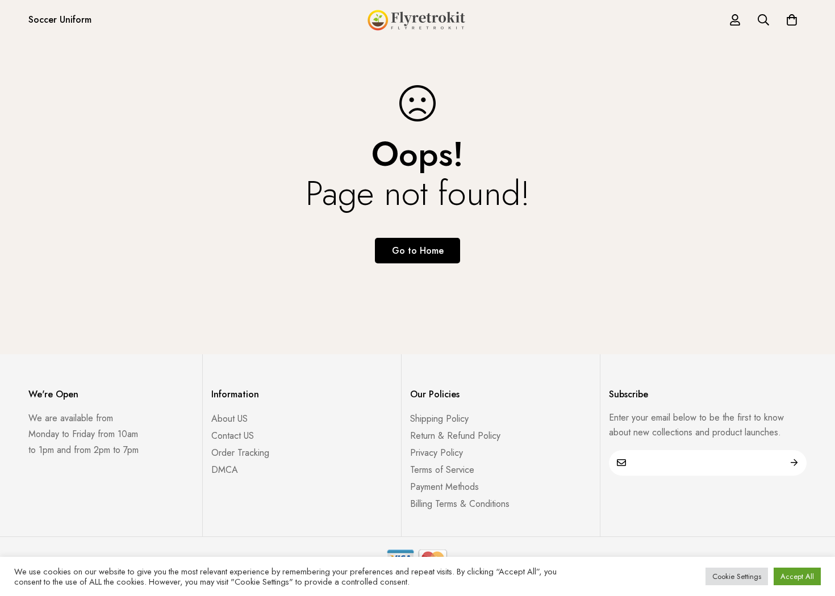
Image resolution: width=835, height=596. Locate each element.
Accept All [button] (797, 576)
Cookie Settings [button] (736, 576)
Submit (794, 463)
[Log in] (735, 20)
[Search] (763, 20)
